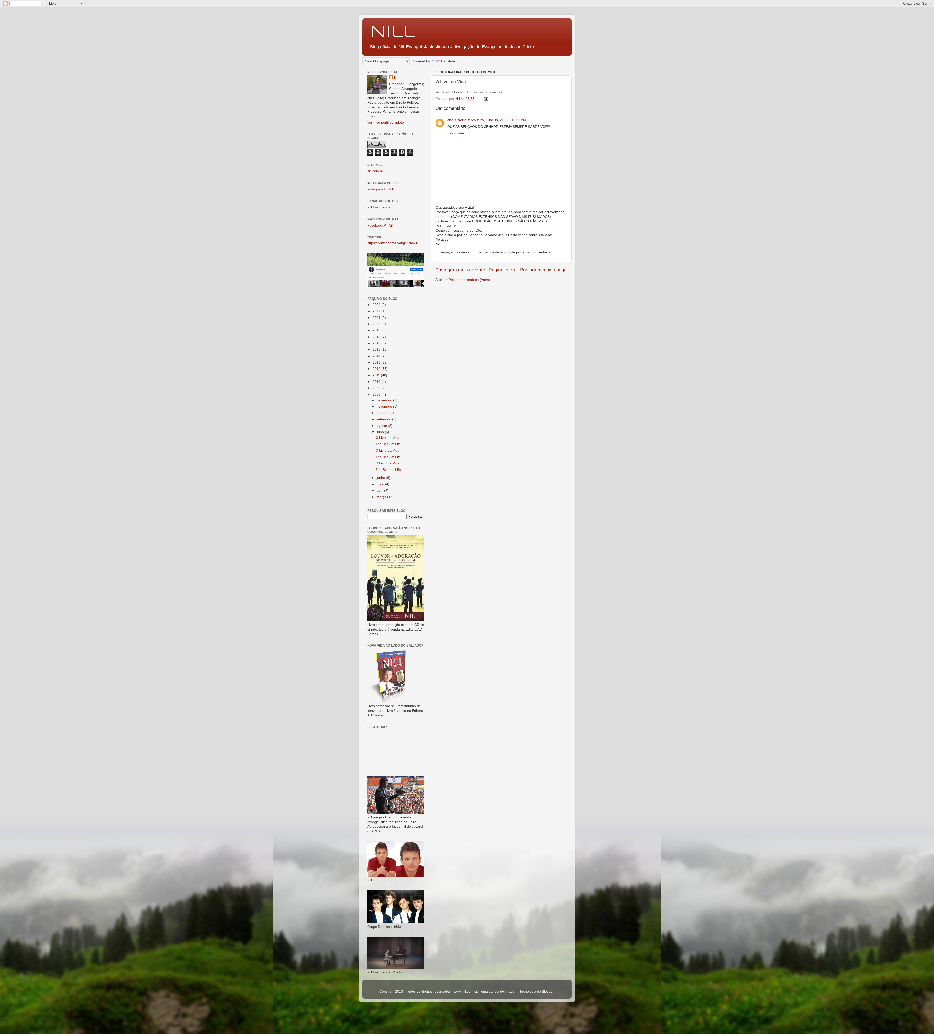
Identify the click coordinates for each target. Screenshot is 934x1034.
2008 (377, 394)
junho (381, 478)
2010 (377, 382)
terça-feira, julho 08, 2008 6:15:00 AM (497, 120)
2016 (377, 343)
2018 (377, 337)
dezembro (385, 400)
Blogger (548, 991)
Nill (392, 32)
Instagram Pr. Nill (380, 189)
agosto (382, 426)
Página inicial (502, 269)
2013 (377, 362)
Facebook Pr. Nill (380, 225)
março (382, 497)
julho (381, 432)
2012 (377, 369)
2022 (377, 311)
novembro (385, 406)
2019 (377, 330)
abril (380, 490)
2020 (377, 324)
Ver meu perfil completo (385, 122)
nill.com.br (375, 171)
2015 (377, 349)
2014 (377, 356)
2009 (377, 388)
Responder (455, 133)
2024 (377, 305)
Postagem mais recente (460, 269)
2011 (377, 375)
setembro (384, 419)
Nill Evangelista (379, 207)
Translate (447, 61)
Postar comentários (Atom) (469, 280)
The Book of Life (388, 444)
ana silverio (457, 120)
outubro (383, 413)
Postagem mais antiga (543, 269)
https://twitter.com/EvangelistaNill (392, 243)
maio (381, 484)
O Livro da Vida (387, 437)
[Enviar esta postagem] (485, 99)
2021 (377, 318)
